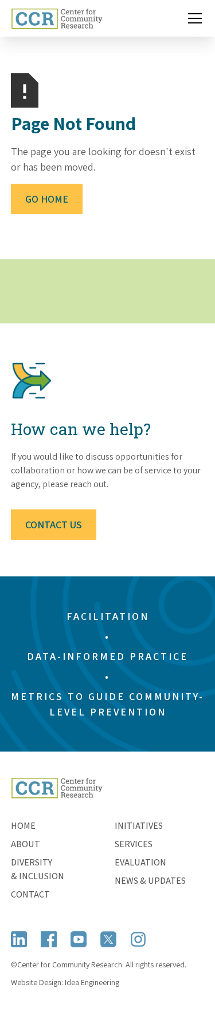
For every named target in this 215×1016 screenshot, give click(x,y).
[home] (57, 18)
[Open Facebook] (49, 939)
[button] (192, 18)
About (25, 844)
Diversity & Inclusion (37, 869)
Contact (30, 894)
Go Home (46, 198)
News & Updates (150, 881)
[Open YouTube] (79, 939)
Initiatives (139, 826)
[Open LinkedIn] (19, 939)
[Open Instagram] (138, 939)
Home (23, 826)
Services (134, 844)
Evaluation (140, 862)
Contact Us (53, 524)
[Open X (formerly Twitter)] (108, 939)
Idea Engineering (92, 982)
